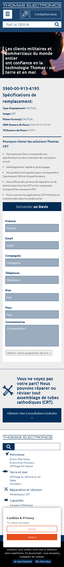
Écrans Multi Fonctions (22, 462)
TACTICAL (31, 108)
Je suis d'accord (23, 561)
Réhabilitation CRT (20, 494)
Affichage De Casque (21, 466)
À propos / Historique (21, 505)
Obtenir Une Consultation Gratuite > (32, 415)
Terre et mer (19, 472)
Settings (32, 528)
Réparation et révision (26, 489)
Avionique (17, 454)
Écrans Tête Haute (20, 459)
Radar (13, 480)
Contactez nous (46, 14)
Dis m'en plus (43, 561)
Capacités (17, 500)
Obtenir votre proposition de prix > (29, 353)
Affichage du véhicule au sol (25, 476)
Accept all (32, 536)
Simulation (15, 483)
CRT (13, 113)
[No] (59, 554)
